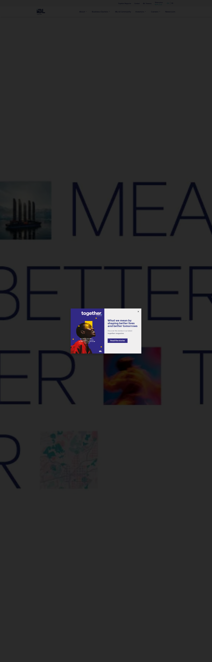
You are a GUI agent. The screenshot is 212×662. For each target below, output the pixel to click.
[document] (106, 331)
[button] (138, 311)
